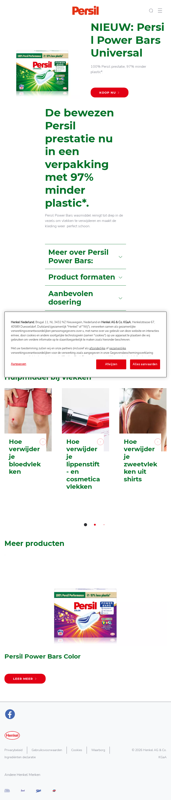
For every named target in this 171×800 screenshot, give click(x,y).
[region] (85, 344)
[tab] (85, 524)
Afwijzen (111, 364)
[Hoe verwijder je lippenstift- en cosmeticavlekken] (85, 446)
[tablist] (85, 525)
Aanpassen (18, 364)
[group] (85, 460)
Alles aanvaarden (145, 364)
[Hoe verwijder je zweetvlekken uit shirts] (143, 446)
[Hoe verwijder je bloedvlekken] (28, 446)
